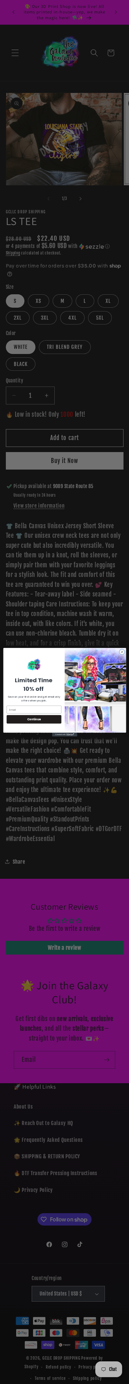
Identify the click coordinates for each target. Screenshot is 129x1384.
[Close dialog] (122, 651)
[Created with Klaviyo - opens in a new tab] (64, 734)
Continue (34, 719)
